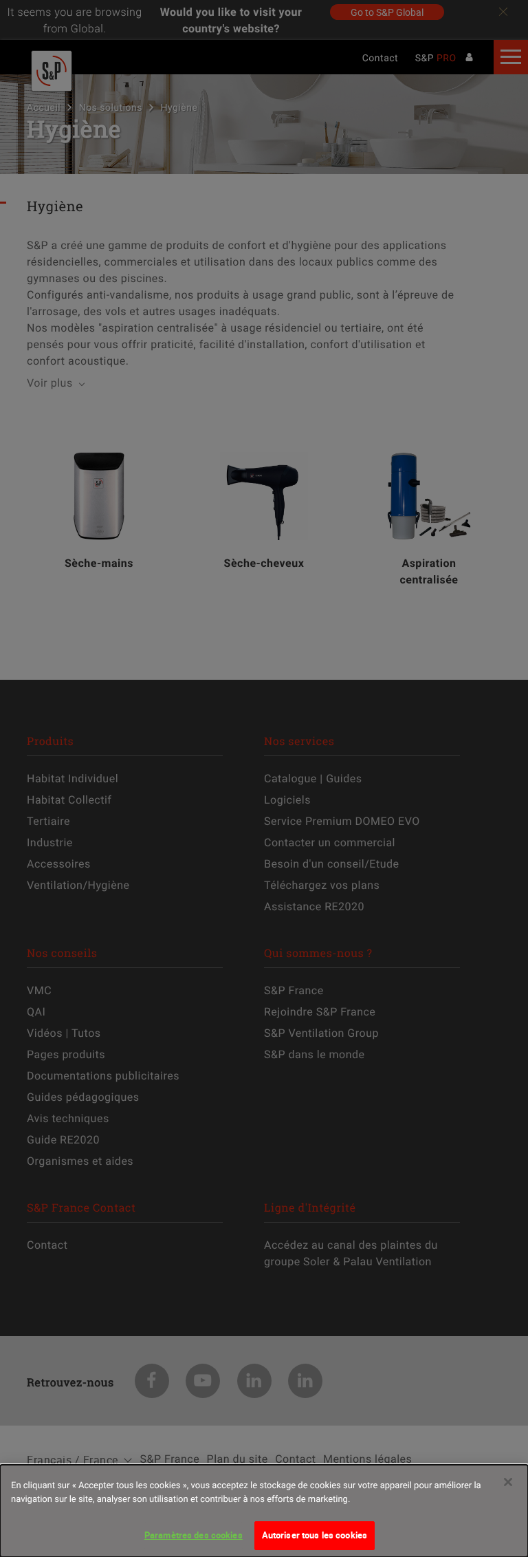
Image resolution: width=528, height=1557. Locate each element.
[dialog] (264, 1511)
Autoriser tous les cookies (314, 1535)
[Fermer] (508, 1482)
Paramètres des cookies (193, 1535)
